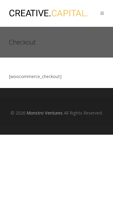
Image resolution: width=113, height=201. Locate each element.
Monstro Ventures (45, 113)
